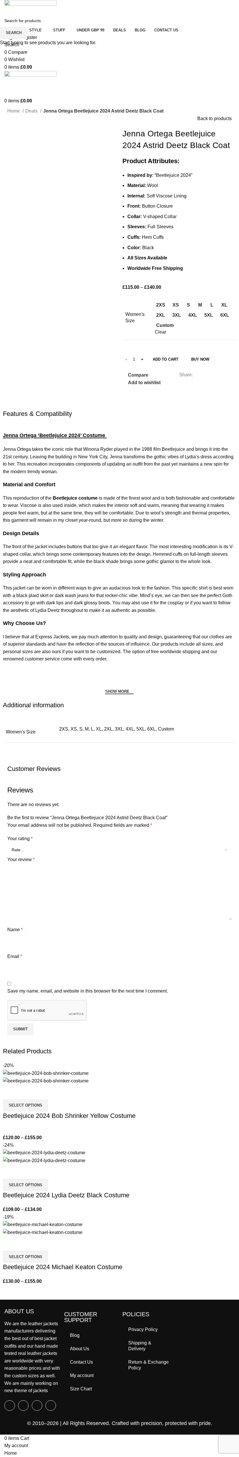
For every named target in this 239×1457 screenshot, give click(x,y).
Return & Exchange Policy (148, 1365)
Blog (75, 1335)
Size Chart (81, 1388)
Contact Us (81, 1362)
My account (82, 1375)
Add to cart (165, 359)
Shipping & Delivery (139, 1345)
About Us (79, 1348)
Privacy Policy (143, 1329)
